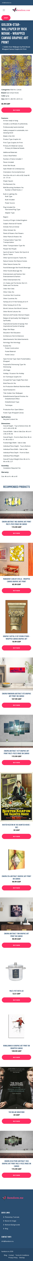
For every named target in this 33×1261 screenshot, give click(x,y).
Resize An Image (10, 1221)
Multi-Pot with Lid (16, 991)
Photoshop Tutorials (12, 1217)
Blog (6, 1229)
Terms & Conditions (22, 1255)
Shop (6, 18)
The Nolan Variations (16, 1112)
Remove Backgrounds (12, 1225)
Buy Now (16, 110)
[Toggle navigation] (3, 10)
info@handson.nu (6, 2)
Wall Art (13, 90)
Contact (11, 1255)
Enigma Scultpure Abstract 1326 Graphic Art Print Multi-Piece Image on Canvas (16, 1163)
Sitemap (22, 1258)
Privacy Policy (13, 1258)
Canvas (18, 90)
